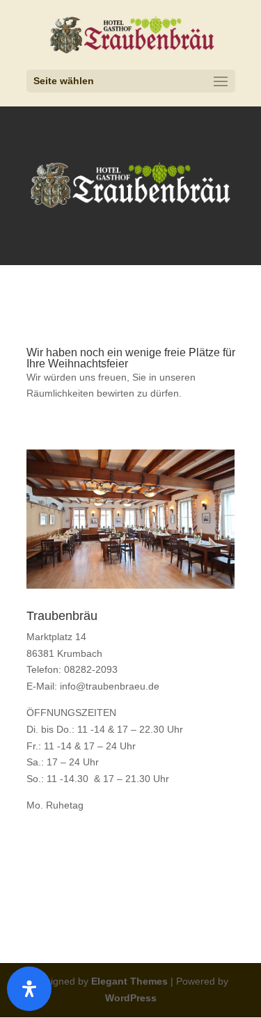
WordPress (131, 997)
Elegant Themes (129, 981)
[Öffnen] (29, 989)
